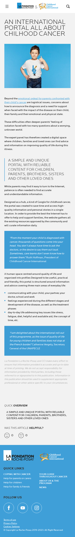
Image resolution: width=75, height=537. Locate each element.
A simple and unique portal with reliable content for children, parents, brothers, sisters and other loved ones (36, 415)
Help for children (12, 482)
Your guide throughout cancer (53, 475)
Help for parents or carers (17, 478)
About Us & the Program (49, 482)
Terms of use (9, 519)
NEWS (42, 487)
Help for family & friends (16, 487)
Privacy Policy (10, 523)
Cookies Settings (11, 526)
